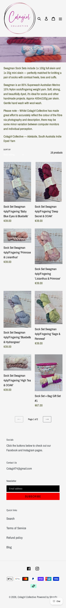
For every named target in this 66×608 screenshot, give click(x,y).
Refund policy (14, 537)
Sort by (7, 149)
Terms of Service (16, 528)
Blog (9, 547)
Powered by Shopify (47, 597)
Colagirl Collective (27, 597)
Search (10, 518)
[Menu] (60, 18)
